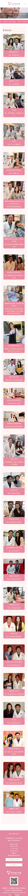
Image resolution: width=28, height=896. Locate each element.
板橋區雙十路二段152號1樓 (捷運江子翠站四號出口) (14, 839)
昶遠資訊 (17, 895)
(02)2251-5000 (15, 834)
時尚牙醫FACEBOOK (14, 859)
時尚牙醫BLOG (14, 865)
